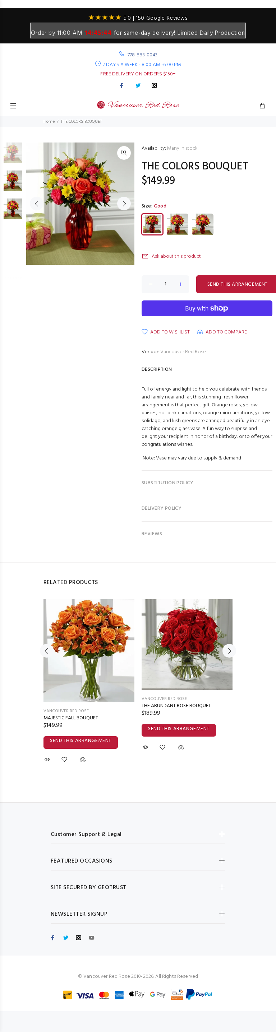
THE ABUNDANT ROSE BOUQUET (176, 706)
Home (49, 121)
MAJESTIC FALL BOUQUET (70, 718)
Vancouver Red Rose (183, 352)
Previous (36, 203)
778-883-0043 (143, 55)
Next (124, 203)
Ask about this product (176, 256)
